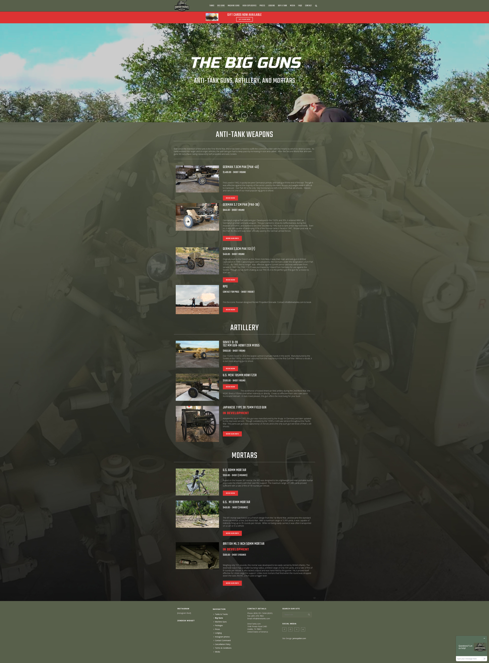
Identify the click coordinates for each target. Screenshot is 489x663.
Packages (219, 625)
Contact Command (223, 640)
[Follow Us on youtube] (303, 629)
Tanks (211, 5)
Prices (262, 5)
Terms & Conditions (223, 648)
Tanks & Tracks (221, 614)
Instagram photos (222, 637)
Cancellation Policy (222, 644)
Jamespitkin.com (299, 638)
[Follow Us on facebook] (284, 629)
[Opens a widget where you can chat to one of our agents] (471, 648)
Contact (308, 5)
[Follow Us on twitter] (296, 629)
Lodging (271, 5)
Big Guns (221, 5)
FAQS (300, 5)
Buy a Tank (282, 5)
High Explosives (249, 5)
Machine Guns (234, 5)
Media (292, 5)
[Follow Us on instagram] (290, 629)
